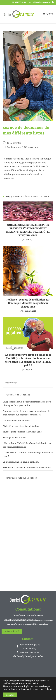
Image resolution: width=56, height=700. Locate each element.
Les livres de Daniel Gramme (16, 420)
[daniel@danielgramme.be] (28, 2)
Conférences (14, 147)
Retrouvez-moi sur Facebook (21, 477)
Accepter (10, 695)
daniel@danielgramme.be (40, 2)
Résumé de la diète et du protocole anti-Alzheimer (27, 467)
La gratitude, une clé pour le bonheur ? (21, 461)
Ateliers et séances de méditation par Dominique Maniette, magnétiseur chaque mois (28, 303)
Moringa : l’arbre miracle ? (15, 437)
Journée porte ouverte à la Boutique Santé (22, 431)
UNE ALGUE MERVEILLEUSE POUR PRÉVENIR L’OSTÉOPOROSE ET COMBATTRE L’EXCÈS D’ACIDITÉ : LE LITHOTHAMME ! (28, 230)
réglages (48, 689)
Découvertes (31, 147)
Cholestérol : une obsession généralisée (21, 426)
